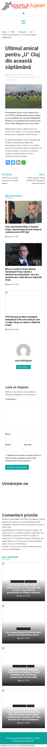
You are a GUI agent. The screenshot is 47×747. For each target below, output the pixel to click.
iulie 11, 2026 (24, 681)
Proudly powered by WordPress (20, 738)
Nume (8, 434)
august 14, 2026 (24, 596)
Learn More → (23, 367)
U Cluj (7, 80)
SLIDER (16, 77)
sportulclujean (12, 75)
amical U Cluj (30, 77)
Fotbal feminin (31, 581)
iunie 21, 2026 (24, 723)
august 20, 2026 (13, 236)
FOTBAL (10, 77)
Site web (27, 445)
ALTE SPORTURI (17, 581)
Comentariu (11, 399)
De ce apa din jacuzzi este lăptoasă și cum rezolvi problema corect (23, 633)
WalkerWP (29, 741)
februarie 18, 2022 (27, 75)
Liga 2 (38, 77)
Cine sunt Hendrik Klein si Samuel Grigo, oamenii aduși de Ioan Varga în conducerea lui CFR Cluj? (23, 229)
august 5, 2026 (24, 638)
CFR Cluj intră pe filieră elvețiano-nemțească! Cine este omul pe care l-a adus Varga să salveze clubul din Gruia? (22, 321)
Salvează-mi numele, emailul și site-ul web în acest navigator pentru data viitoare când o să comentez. (23, 458)
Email (8, 445)
